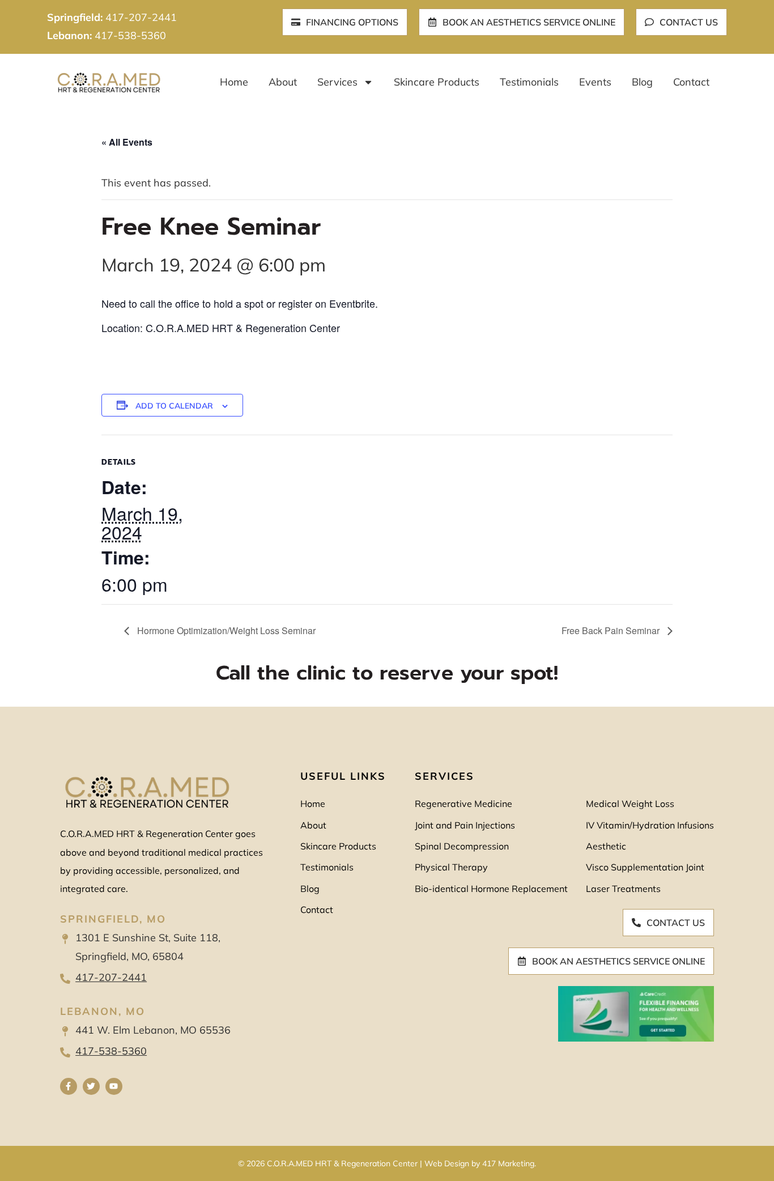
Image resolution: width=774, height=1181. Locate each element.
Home (234, 81)
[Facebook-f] (68, 1086)
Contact (691, 81)
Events (595, 81)
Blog (642, 81)
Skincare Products (436, 81)
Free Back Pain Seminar (612, 630)
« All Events (126, 141)
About (283, 81)
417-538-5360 (130, 35)
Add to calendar (174, 406)
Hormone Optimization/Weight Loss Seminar (225, 630)
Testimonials (529, 81)
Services (337, 81)
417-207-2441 (141, 17)
